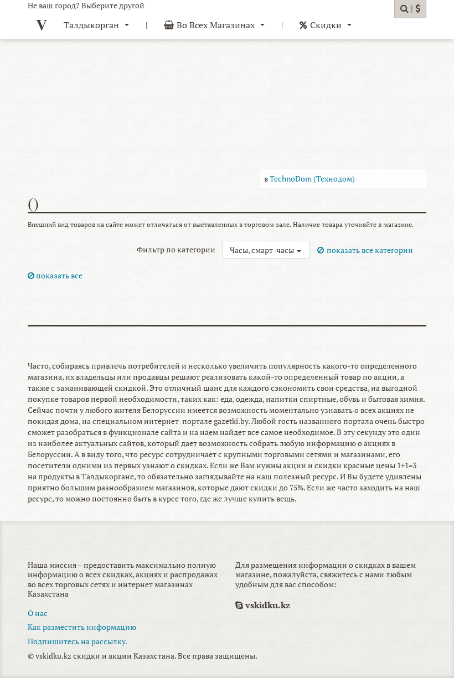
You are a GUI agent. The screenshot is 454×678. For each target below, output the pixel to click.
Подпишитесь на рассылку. (77, 641)
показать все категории (370, 250)
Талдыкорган (91, 25)
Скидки (326, 25)
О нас (38, 613)
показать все (58, 275)
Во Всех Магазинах (216, 25)
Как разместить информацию (82, 627)
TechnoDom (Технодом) (312, 178)
